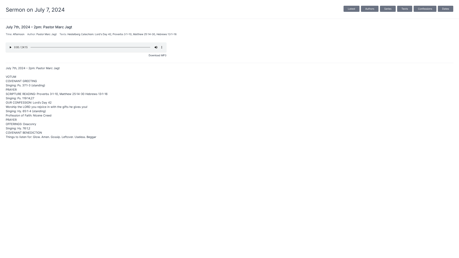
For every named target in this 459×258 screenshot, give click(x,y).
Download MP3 (157, 55)
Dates (445, 8)
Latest (351, 8)
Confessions (425, 8)
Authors (369, 8)
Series (387, 8)
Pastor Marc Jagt (46, 34)
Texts (404, 8)
